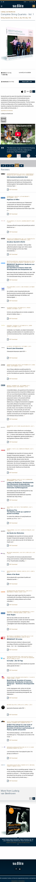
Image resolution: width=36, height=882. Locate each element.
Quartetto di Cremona (7, 110)
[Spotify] (25, 91)
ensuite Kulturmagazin (14, 238)
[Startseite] (18, 5)
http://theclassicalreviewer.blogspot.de (20, 721)
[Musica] (3, 385)
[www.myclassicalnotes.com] (3, 747)
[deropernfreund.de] (3, 173)
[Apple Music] (22, 91)
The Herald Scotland (13, 765)
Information (21, 881)
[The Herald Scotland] (3, 764)
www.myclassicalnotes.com (15, 747)
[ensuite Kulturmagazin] (3, 238)
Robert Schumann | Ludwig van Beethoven (18, 842)
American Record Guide (14, 364)
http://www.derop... (28, 175)
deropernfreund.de (13, 174)
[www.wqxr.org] (3, 571)
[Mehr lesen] (16, 186)
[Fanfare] (3, 325)
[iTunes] (30, 91)
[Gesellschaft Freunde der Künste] (3, 677)
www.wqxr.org (11, 571)
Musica (9, 385)
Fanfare (9, 325)
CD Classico (10, 221)
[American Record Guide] (3, 364)
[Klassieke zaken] (3, 307)
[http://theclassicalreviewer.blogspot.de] (3, 721)
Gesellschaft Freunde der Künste (17, 677)
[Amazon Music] (28, 91)
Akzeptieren (14, 881)
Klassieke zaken (12, 307)
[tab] (3, 165)
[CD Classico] (3, 220)
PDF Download (13, 189)
